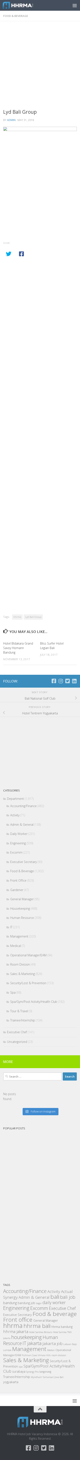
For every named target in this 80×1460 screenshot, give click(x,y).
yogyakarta (10, 1382)
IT (11, 927)
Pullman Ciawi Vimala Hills (36, 1355)
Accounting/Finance (23, 806)
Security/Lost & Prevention (28, 983)
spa (21, 1366)
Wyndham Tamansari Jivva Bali (47, 1377)
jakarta (34, 1343)
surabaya (18, 1371)
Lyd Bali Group (33, 616)
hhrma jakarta (15, 1331)
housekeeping (26, 1337)
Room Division (20, 964)
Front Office (18, 880)
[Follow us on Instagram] (60, 681)
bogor (39, 1303)
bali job (67, 1297)
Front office (17, 1319)
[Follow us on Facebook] (53, 681)
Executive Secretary (23, 862)
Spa (13, 992)
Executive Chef (17, 1032)
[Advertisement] (40, 66)
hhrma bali (37, 1326)
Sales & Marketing (22, 974)
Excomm (16, 852)
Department (15, 799)
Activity (14, 815)
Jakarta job (52, 1343)
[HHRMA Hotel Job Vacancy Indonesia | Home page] (23, 5)
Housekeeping (20, 908)
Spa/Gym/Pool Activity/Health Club (33, 1002)
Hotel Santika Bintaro (40, 1332)
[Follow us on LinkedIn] (74, 681)
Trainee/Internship (22, 1020)
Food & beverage (55, 1314)
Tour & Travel (19, 1011)
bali (54, 1296)
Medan (51, 1350)
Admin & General (21, 825)
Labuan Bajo (70, 1344)
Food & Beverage (15, 16)
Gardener (16, 890)
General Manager (22, 899)
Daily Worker (19, 834)
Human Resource (22, 918)
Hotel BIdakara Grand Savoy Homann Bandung (18, 647)
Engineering (18, 843)
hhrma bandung (62, 1327)
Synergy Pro (32, 1371)
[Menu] (74, 5)
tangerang (45, 1371)
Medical (15, 946)
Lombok (7, 1350)
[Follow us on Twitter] (67, 681)
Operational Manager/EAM (28, 955)
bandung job (26, 1303)
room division (58, 1355)
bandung (10, 1302)
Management (19, 936)
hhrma (17, 616)
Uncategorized (17, 1042)
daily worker (54, 1302)
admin (11, 120)
